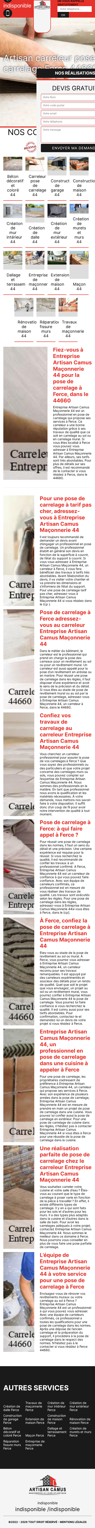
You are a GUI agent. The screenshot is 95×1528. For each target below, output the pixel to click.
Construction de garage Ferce (12, 1419)
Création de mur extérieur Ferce (79, 1406)
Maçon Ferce (34, 1435)
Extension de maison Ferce (34, 1420)
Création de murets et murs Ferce (80, 1432)
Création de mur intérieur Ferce (57, 1406)
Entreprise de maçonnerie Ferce (35, 1445)
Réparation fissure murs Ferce (12, 1445)
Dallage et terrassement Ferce (57, 1432)
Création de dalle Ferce (11, 1408)
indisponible (30, 1509)
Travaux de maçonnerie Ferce (33, 1406)
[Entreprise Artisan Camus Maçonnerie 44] (42, 16)
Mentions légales (73, 1522)
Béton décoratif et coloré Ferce (12, 1432)
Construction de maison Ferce (57, 1419)
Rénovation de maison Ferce (80, 1420)
